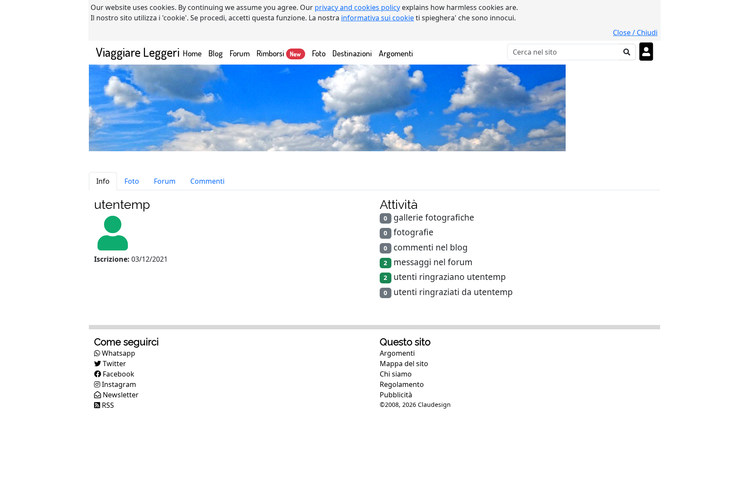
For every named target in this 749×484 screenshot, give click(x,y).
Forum (240, 53)
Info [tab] (103, 181)
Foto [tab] (131, 181)
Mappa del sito (404, 363)
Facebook (117, 374)
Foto (319, 53)
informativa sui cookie (377, 18)
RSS (107, 405)
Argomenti (396, 53)
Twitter (113, 363)
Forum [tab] (165, 181)
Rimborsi (279, 53)
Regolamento (402, 384)
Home (194, 52)
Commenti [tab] (207, 181)
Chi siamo (396, 374)
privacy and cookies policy (357, 7)
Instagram (118, 384)
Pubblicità (396, 395)
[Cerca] (627, 52)
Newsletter (120, 395)
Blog (215, 53)
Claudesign (434, 404)
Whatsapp (117, 353)
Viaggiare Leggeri (137, 52)
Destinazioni (352, 53)
